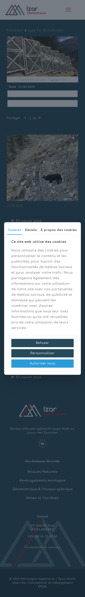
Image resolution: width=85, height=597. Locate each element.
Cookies (14, 229)
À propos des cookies (59, 229)
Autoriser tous (42, 363)
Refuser (42, 343)
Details (31, 229)
